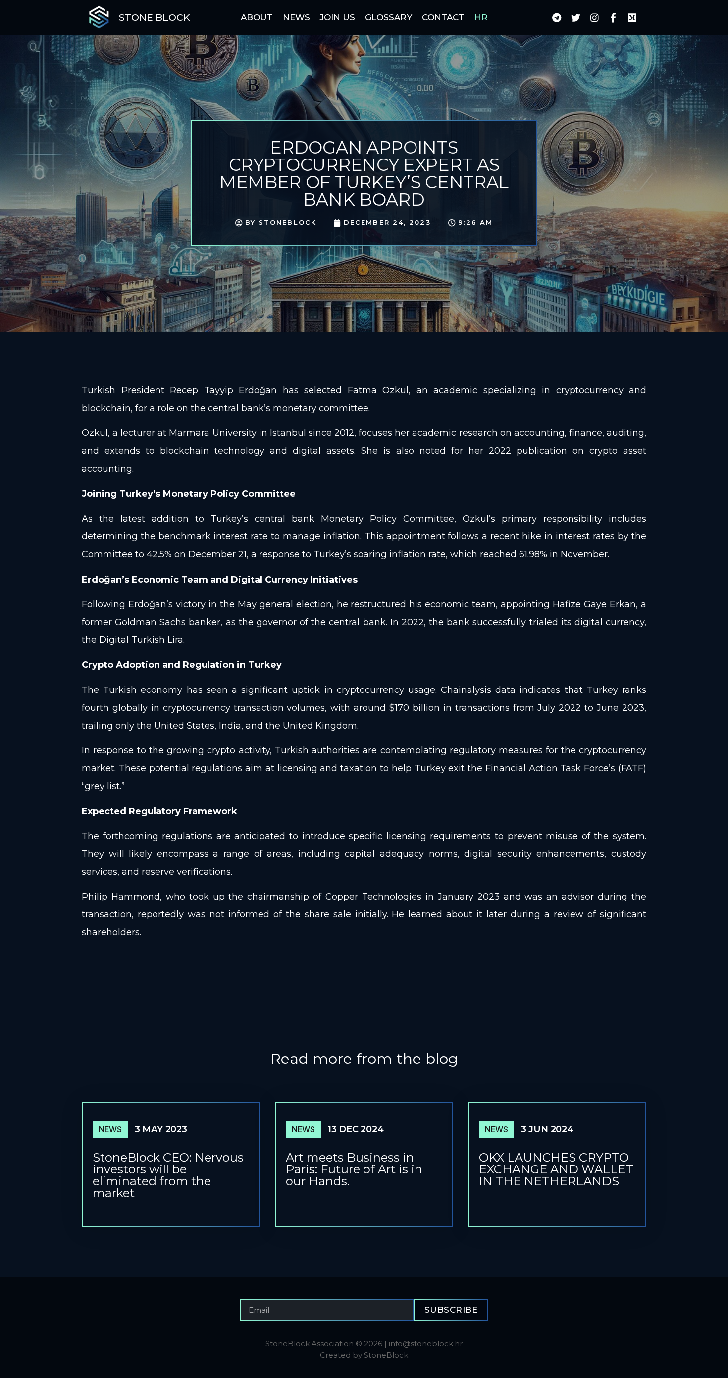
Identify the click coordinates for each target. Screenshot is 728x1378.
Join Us (337, 17)
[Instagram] (594, 17)
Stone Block (154, 17)
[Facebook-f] (613, 17)
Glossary (388, 17)
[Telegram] (556, 17)
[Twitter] (575, 17)
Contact (443, 17)
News (296, 17)
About (257, 17)
